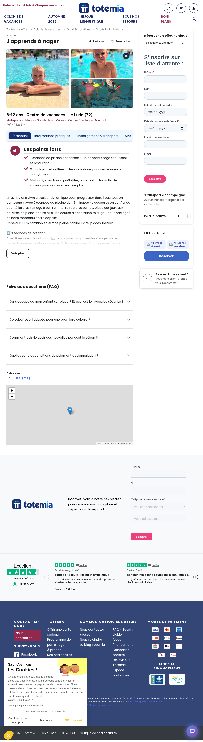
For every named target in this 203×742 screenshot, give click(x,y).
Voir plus (17, 253)
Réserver (166, 256)
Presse (85, 634)
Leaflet (100, 443)
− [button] (12, 396)
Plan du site (48, 733)
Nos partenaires (59, 655)
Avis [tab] (128, 136)
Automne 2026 (56, 19)
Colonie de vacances (13, 19)
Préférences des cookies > (101, 705)
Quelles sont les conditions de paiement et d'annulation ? (54, 355)
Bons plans (166, 19)
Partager (98, 41)
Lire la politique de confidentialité (26, 705)
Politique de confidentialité (98, 733)
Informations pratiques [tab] (52, 136)
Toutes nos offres (17, 29)
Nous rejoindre (91, 639)
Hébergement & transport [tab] (97, 136)
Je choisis (45, 720)
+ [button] (12, 390)
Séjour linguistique (91, 19)
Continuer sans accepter (17, 720)
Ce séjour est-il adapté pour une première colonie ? (50, 319)
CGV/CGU (68, 733)
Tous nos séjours (131, 19)
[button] (8, 735)
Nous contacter (24, 635)
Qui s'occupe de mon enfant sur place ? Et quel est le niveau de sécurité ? (67, 301)
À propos (54, 650)
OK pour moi (73, 720)
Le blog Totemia (92, 644)
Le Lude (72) (80, 114)
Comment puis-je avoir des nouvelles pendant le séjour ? (54, 337)
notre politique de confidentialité (145, 701)
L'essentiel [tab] (20, 136)
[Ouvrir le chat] (192, 731)
